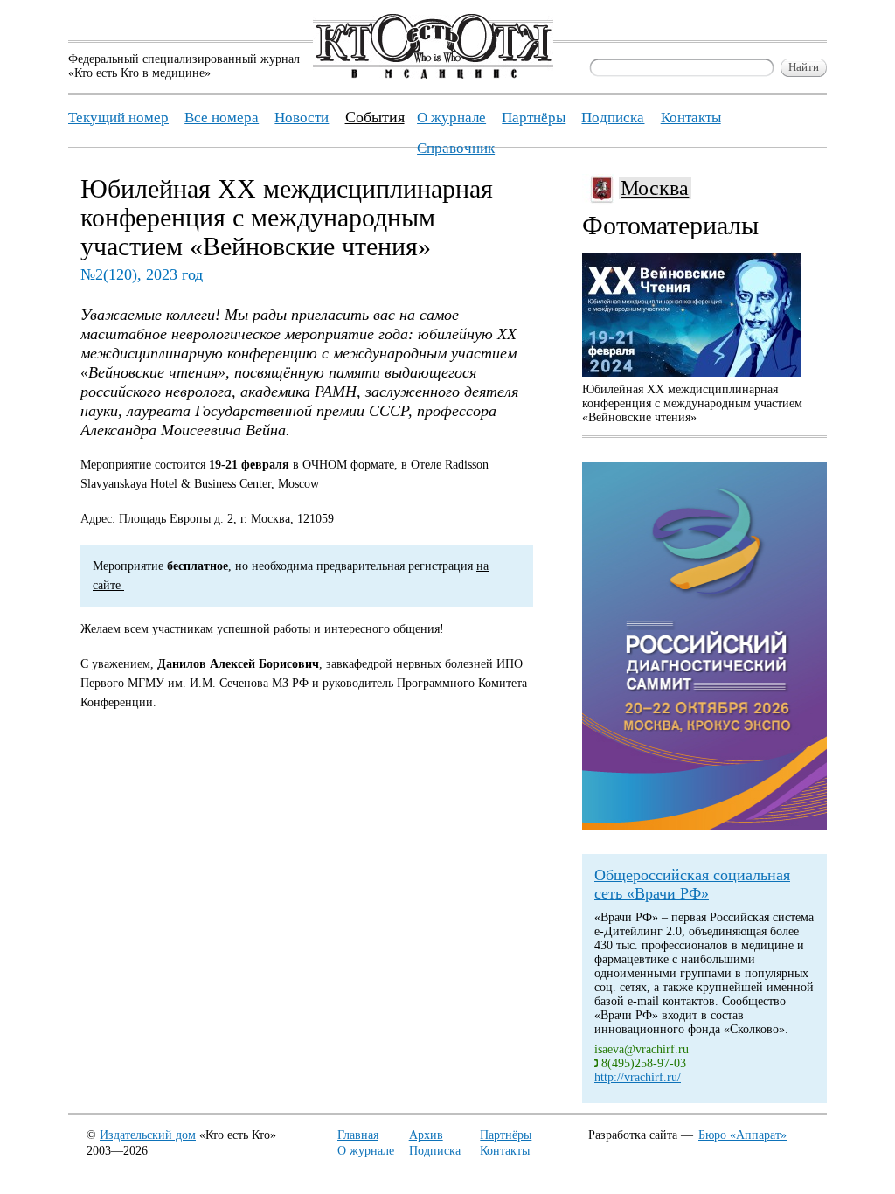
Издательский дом (148, 1135)
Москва (655, 188)
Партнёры (505, 1135)
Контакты (505, 1150)
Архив (426, 1135)
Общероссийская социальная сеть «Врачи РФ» (692, 884)
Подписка (435, 1150)
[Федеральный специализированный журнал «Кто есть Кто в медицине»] (433, 74)
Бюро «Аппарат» (742, 1135)
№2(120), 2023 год (141, 274)
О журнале (365, 1150)
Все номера (221, 117)
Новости (301, 117)
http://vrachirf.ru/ (637, 1077)
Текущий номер (118, 117)
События (375, 117)
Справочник (456, 148)
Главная (357, 1135)
